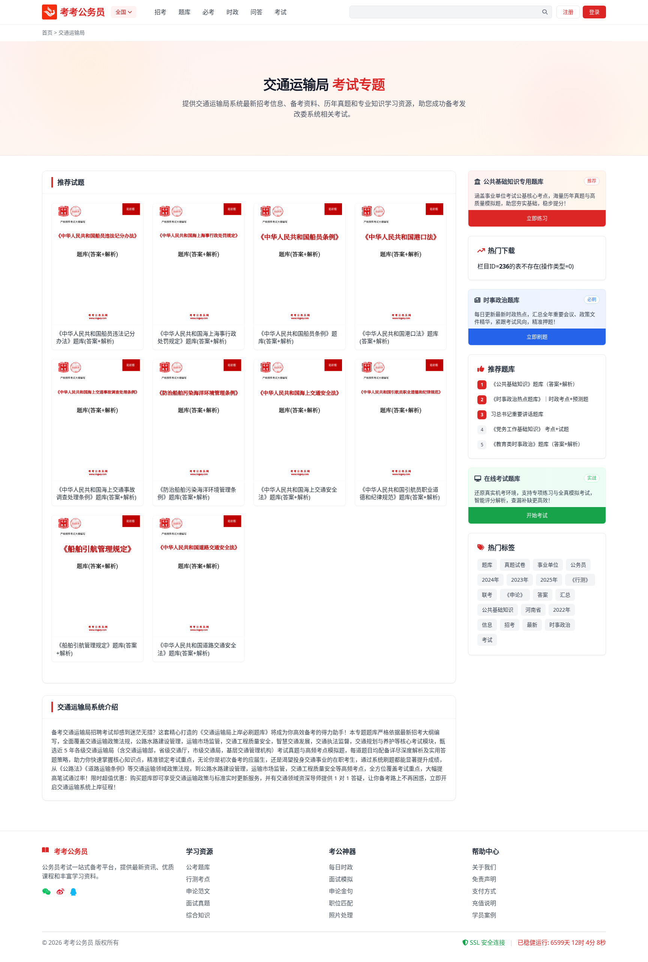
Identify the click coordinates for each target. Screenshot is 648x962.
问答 (256, 12)
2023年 (519, 579)
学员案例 (484, 915)
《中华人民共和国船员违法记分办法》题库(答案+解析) (95, 337)
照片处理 (341, 915)
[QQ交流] (73, 892)
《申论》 (514, 594)
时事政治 (559, 624)
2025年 (549, 579)
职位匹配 (341, 903)
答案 (542, 594)
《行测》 (580, 579)
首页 (47, 32)
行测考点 (198, 879)
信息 (487, 624)
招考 (160, 12)
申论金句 (341, 891)
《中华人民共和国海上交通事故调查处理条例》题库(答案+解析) (96, 493)
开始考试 (537, 515)
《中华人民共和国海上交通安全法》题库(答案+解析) (297, 493)
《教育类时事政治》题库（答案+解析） (537, 443)
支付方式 (484, 891)
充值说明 (484, 903)
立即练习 (537, 218)
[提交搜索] (545, 12)
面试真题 (198, 903)
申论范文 (198, 891)
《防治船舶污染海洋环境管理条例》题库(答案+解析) (197, 493)
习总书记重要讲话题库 (517, 413)
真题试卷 (514, 564)
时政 (232, 12)
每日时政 (341, 867)
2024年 (490, 579)
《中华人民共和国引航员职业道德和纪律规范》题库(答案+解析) (400, 493)
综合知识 (198, 915)
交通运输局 (71, 32)
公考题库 (198, 867)
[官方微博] (60, 892)
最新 (532, 624)
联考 (487, 594)
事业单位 (547, 564)
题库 (184, 12)
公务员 (578, 564)
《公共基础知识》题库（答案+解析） (534, 383)
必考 (208, 12)
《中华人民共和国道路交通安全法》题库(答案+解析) (197, 649)
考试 (280, 12)
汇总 (565, 594)
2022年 (561, 609)
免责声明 (484, 879)
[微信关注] (46, 892)
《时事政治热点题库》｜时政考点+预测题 (539, 398)
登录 (594, 11)
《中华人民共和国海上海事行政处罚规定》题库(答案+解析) (197, 337)
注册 (568, 11)
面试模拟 (341, 879)
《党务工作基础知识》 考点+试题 (530, 428)
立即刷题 (537, 336)
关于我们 (484, 867)
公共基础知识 (497, 609)
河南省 (533, 609)
